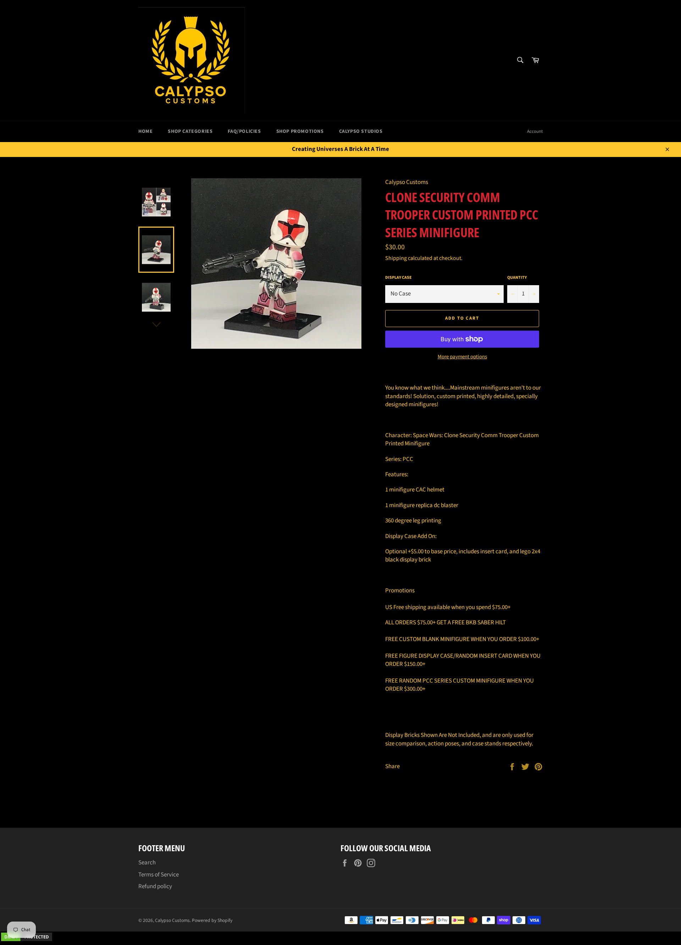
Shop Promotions (300, 131)
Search (147, 862)
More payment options (462, 356)
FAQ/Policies (244, 131)
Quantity (517, 278)
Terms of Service (158, 874)
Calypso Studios (361, 131)
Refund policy (155, 886)
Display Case (398, 278)
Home (145, 131)
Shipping (396, 258)
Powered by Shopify (212, 920)
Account (535, 131)
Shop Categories (190, 131)
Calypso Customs (172, 920)
